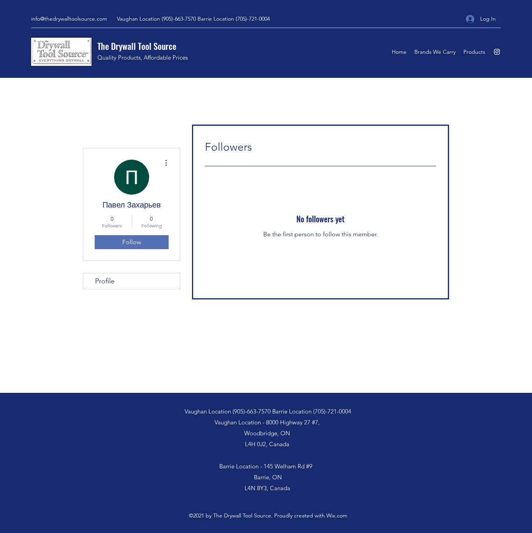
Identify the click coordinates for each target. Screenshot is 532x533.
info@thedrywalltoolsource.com (69, 18)
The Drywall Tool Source (136, 46)
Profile (105, 281)
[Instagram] (497, 52)
